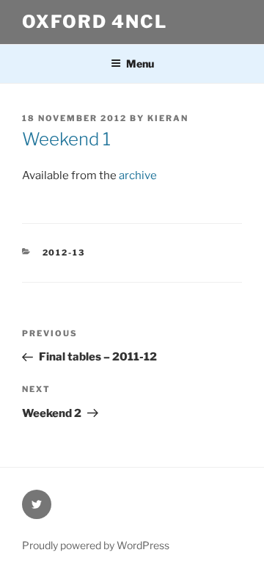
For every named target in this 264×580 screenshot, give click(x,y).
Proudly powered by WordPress (95, 545)
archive (138, 175)
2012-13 (64, 252)
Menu (140, 63)
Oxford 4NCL (94, 21)
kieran (167, 118)
